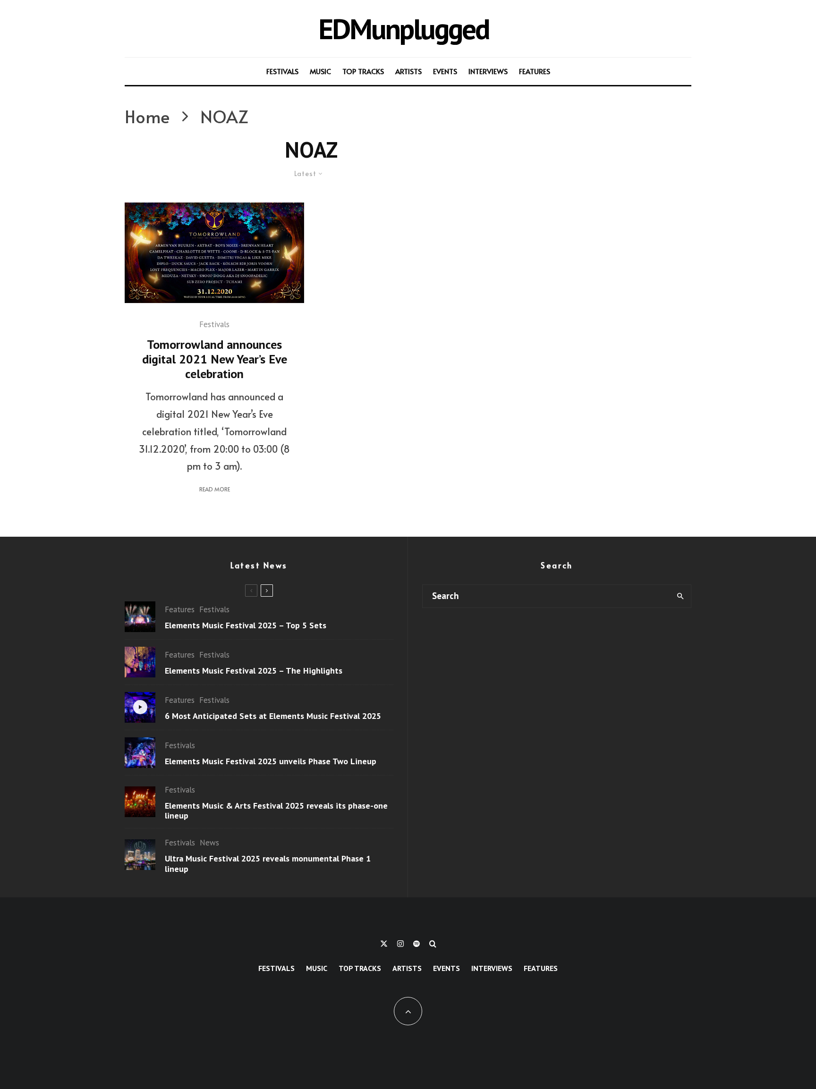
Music (320, 71)
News (209, 842)
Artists (408, 71)
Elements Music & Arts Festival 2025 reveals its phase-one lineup (276, 811)
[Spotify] (416, 943)
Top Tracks (363, 71)
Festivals (282, 71)
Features (534, 71)
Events (445, 71)
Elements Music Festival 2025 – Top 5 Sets (245, 625)
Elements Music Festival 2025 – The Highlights (253, 671)
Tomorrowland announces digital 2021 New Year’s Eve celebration (214, 359)
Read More (214, 489)
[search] (680, 596)
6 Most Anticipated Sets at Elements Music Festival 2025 (273, 716)
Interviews (488, 71)
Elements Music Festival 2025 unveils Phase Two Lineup (270, 761)
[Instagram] (400, 943)
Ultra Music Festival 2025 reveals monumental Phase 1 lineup (268, 863)
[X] (383, 943)
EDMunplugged (403, 28)
